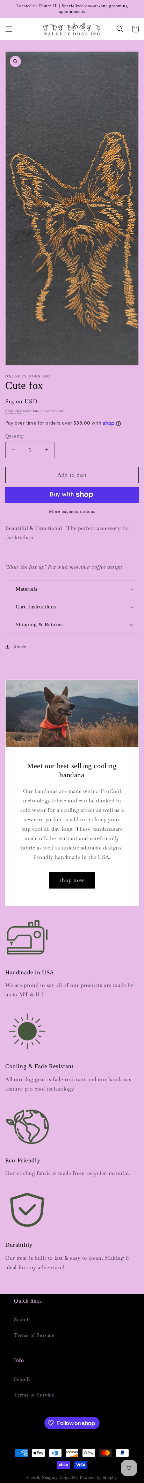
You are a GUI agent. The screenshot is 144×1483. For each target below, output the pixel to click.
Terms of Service (34, 1335)
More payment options (72, 511)
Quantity (14, 436)
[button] (8, 29)
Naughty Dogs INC (60, 1477)
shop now (72, 880)
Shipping (13, 411)
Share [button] (20, 646)
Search (22, 1319)
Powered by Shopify (99, 1477)
